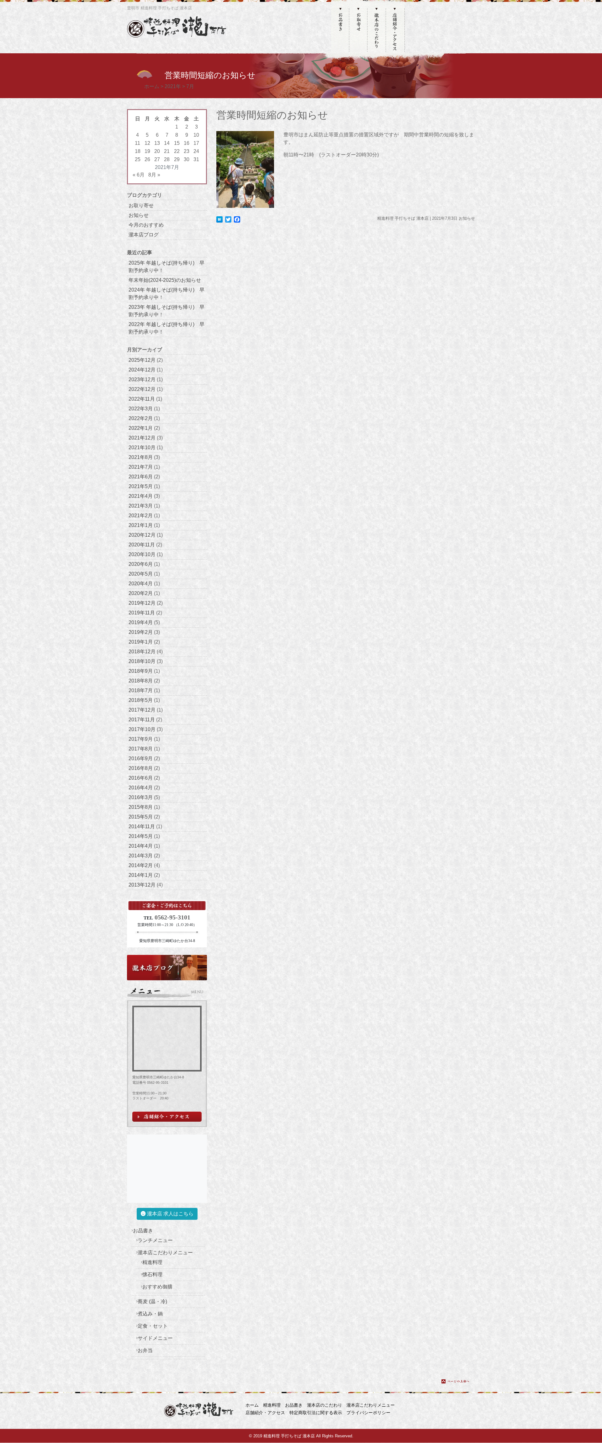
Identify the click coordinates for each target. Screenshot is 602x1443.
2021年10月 (142, 447)
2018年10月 (142, 661)
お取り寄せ (141, 205)
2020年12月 (142, 535)
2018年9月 (141, 671)
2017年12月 (142, 710)
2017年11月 (142, 719)
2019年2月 (141, 632)
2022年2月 (141, 418)
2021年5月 (141, 486)
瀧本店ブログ (144, 234)
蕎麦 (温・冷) (152, 1301)
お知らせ (139, 215)
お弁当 (145, 1350)
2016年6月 (141, 778)
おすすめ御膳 (157, 1286)
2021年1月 (141, 525)
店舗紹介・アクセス (265, 1412)
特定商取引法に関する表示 (315, 1412)
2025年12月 (142, 360)
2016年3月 (141, 797)
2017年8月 (141, 748)
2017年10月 (142, 729)
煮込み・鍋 (150, 1313)
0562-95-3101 (172, 917)
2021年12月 (142, 437)
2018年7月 (141, 690)
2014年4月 (141, 846)
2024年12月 (142, 369)
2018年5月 (141, 700)
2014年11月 (142, 826)
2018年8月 (141, 680)
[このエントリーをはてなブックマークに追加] (219, 219)
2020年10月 (142, 554)
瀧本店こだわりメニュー (165, 1252)
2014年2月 (141, 865)
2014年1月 (141, 875)
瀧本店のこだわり (324, 1405)
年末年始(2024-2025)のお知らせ (165, 280)
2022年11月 (142, 399)
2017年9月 (141, 739)
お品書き (143, 1230)
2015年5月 (141, 816)
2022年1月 (141, 428)
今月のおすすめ (146, 225)
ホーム (252, 1405)
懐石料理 (152, 1274)
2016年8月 (141, 768)
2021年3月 (141, 505)
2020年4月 (141, 583)
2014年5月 (141, 836)
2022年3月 (141, 408)
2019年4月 (141, 622)
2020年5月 (141, 574)
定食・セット (153, 1326)
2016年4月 (141, 787)
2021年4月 (141, 496)
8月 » (154, 174)
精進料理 (152, 1262)
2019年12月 (142, 603)
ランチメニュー (155, 1240)
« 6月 (139, 174)
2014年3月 (141, 855)
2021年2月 (141, 515)
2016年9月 (141, 758)
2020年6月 (141, 564)
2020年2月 (141, 593)
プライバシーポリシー (368, 1412)
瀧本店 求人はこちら (169, 1213)
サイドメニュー (155, 1338)
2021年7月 (141, 467)
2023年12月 (142, 379)
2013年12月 (142, 884)
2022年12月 (142, 389)
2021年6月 (141, 476)
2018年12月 (142, 651)
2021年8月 (141, 457)
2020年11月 (142, 544)
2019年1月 (141, 642)
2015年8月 (141, 807)
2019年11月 (142, 612)
